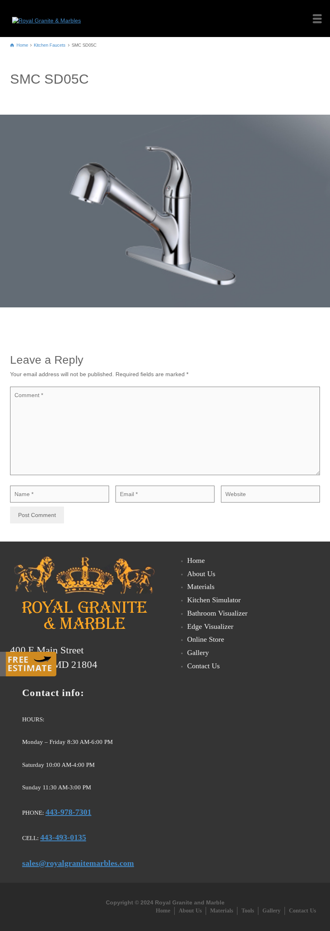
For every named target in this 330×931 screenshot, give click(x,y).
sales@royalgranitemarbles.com (78, 863)
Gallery (198, 653)
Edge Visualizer (210, 626)
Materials (200, 587)
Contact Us (203, 666)
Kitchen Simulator (214, 600)
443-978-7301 (68, 811)
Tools (247, 911)
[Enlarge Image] (165, 211)
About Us (201, 574)
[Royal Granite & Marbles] (48, 18)
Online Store (205, 639)
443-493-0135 (63, 837)
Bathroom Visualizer (217, 613)
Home (196, 560)
